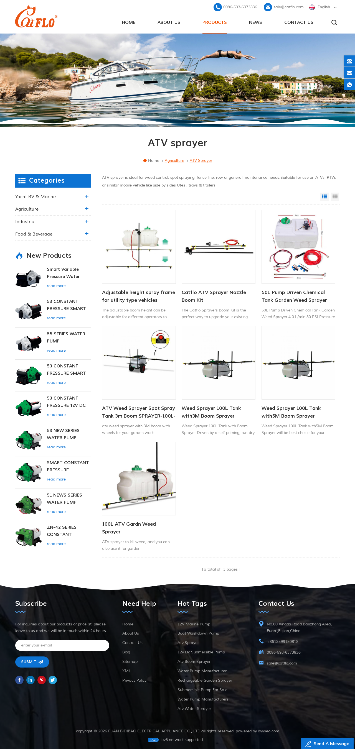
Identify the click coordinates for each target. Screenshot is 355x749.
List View (335, 197)
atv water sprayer (194, 708)
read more (56, 285)
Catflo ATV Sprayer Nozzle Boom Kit (214, 296)
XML (126, 671)
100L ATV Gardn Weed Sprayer (129, 528)
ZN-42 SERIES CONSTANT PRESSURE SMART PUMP (66, 531)
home (128, 22)
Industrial (25, 221)
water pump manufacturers (203, 699)
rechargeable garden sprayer (205, 680)
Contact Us (132, 642)
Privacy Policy (134, 680)
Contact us (298, 22)
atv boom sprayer (194, 661)
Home (127, 624)
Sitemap (130, 661)
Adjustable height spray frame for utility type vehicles (138, 296)
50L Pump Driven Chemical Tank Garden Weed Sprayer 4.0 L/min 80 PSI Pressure (294, 296)
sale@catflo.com (288, 7)
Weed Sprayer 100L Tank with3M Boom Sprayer (211, 412)
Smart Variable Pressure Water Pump (63, 273)
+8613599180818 (282, 641)
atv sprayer (188, 642)
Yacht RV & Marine (35, 197)
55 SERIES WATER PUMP (66, 337)
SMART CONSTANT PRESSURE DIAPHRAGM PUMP (68, 467)
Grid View (324, 197)
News (255, 22)
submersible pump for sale (202, 689)
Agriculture (27, 209)
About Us (169, 22)
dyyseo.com (268, 731)
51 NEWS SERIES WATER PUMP (64, 498)
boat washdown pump (198, 633)
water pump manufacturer (202, 671)
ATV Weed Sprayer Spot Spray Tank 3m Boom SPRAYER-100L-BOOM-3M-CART (139, 412)
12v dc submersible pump (201, 652)
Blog (126, 652)
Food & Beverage (33, 234)
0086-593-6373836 (240, 7)
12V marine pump (194, 624)
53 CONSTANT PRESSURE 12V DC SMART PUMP (66, 402)
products (214, 22)
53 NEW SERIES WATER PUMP (63, 434)
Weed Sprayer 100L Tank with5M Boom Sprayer (291, 412)
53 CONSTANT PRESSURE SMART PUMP (66, 305)
